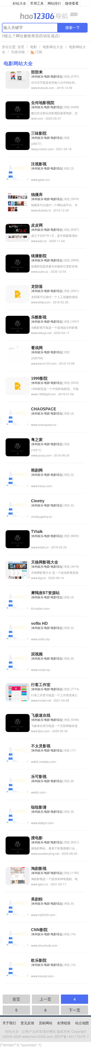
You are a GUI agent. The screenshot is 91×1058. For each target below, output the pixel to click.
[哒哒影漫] (18, 814)
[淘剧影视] (18, 875)
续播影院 (39, 256)
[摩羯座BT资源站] (18, 600)
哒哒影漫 (39, 807)
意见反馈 (27, 1022)
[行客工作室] (18, 692)
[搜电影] (18, 845)
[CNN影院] (18, 937)
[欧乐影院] (18, 967)
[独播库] (18, 201)
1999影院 (39, 378)
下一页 (74, 1010)
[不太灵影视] (18, 753)
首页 (20, 46)
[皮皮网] (18, 232)
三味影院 (39, 133)
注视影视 (39, 164)
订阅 (38, 51)
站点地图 (82, 1022)
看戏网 (37, 348)
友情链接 (64, 1022)
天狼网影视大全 (44, 562)
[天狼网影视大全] (18, 569)
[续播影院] (18, 263)
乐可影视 (39, 777)
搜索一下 (72, 28)
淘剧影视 (39, 868)
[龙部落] (18, 293)
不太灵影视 (40, 746)
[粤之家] (18, 447)
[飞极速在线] (18, 722)
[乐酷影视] (18, 324)
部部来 (37, 72)
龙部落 (37, 286)
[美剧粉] (18, 906)
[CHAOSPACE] (18, 416)
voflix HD (39, 623)
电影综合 (56, 76)
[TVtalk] (18, 538)
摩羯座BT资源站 (45, 593)
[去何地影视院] (18, 110)
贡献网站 (45, 1022)
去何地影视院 (42, 103)
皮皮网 (37, 225)
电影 (33, 46)
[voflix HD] (18, 630)
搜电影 (37, 838)
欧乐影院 (39, 960)
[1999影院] (18, 385)
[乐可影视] (18, 783)
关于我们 (9, 1022)
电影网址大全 (53, 46)
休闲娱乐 (37, 76)
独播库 (37, 195)
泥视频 (37, 654)
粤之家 (37, 440)
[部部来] (18, 79)
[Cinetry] (18, 508)
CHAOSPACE (43, 409)
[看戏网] (18, 355)
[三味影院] (18, 140)
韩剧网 (37, 470)
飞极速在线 (40, 715)
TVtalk (37, 531)
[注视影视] (18, 171)
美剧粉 (37, 899)
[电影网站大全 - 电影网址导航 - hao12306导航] (45, 15)
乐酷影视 (39, 317)
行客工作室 (40, 685)
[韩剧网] (18, 477)
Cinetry (37, 501)
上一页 (45, 999)
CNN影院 (39, 930)
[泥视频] (18, 661)
